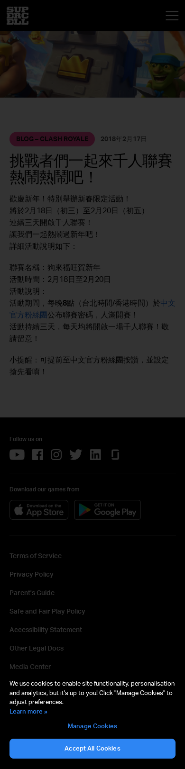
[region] (92, 719)
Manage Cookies (92, 726)
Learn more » (28, 711)
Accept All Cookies (92, 748)
